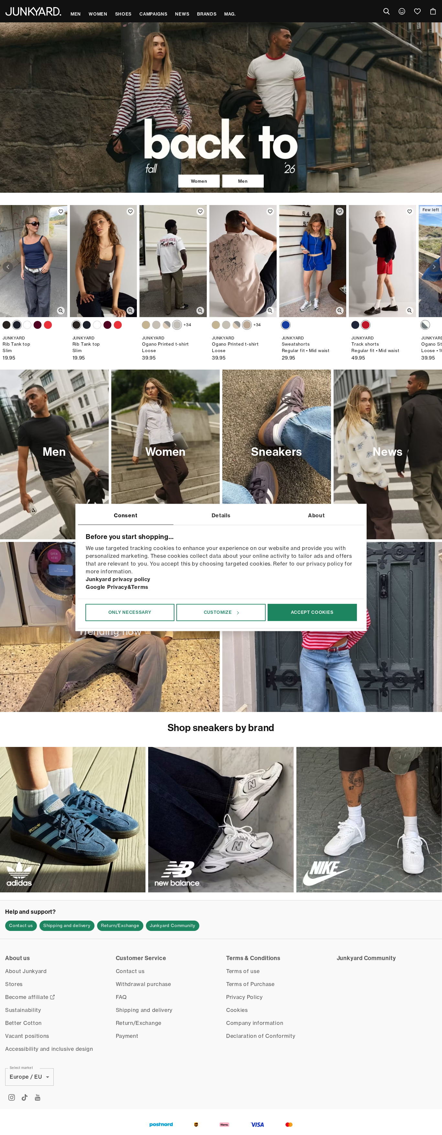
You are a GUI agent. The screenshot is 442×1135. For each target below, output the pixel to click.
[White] (27, 325)
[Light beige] (167, 325)
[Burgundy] (37, 325)
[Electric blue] (286, 325)
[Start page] (33, 11)
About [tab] (316, 515)
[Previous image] (8, 267)
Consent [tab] (125, 515)
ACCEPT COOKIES (312, 612)
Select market (21, 1067)
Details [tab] (221, 515)
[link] (402, 11)
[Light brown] (247, 325)
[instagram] (11, 1097)
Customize (218, 612)
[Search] (386, 11)
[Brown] (6, 325)
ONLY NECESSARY (129, 612)
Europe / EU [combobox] (26, 1076)
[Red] (48, 325)
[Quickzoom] (61, 310)
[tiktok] (24, 1097)
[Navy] (17, 325)
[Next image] (434, 267)
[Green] (156, 325)
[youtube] (37, 1097)
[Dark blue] (355, 325)
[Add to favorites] (61, 211)
